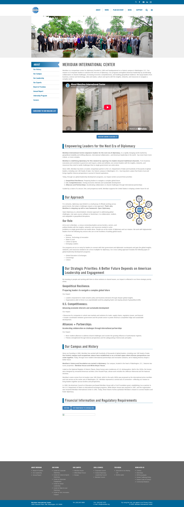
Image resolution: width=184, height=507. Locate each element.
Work (107, 10)
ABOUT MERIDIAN (36, 467)
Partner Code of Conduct (144, 479)
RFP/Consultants (141, 475)
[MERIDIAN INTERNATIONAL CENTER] (108, 429)
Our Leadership (38, 78)
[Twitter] (136, 2)
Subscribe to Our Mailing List (44, 111)
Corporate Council (100, 470)
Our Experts (37, 82)
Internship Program (40, 96)
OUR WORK (55, 467)
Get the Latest (120, 475)
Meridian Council (100, 477)
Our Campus (37, 74)
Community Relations (143, 482)
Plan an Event (118, 10)
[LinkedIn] (147, 2)
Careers (36, 100)
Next (151, 36)
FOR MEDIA (117, 467)
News (130, 10)
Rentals (76, 475)
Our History (37, 69)
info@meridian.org (104, 504)
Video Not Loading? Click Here (106, 137)
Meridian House (79, 470)
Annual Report (38, 91)
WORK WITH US (139, 467)
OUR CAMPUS (77, 467)
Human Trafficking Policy (144, 477)
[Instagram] (151, 2)
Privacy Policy (147, 502)
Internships (140, 473)
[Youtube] (143, 2)
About (98, 10)
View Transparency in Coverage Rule (83, 408)
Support (139, 10)
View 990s (66, 408)
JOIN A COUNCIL (98, 467)
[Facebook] (140, 2)
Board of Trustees (39, 87)
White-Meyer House (80, 473)
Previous (33, 36)
